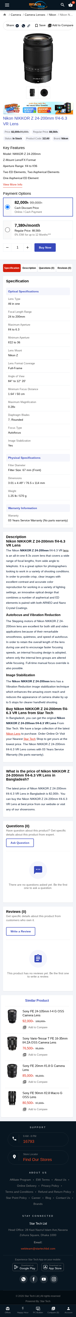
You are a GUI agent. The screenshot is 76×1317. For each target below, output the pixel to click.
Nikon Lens (13, 733)
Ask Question (20, 842)
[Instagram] (54, 1279)
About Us (60, 1179)
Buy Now (45, 247)
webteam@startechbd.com (38, 1248)
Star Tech (30, 738)
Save (40, 25)
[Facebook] (34, 1279)
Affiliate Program (20, 1179)
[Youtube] (44, 1279)
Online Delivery (26, 1185)
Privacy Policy (50, 1185)
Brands (38, 1203)
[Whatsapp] (23, 1279)
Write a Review (21, 931)
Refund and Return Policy (54, 1191)
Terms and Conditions (19, 1191)
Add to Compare (60, 25)
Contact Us (63, 1197)
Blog (48, 1197)
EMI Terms (43, 1179)
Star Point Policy (16, 1197)
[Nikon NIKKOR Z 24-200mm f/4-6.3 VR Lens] (38, 58)
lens (66, 550)
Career (36, 1197)
